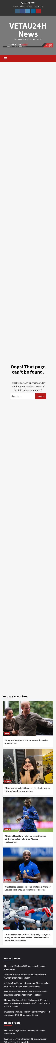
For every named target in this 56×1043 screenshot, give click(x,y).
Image (29, 6)
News (7, 733)
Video (22, 6)
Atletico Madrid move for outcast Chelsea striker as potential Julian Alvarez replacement (25, 839)
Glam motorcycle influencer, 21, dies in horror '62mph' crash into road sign (25, 976)
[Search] (50, 58)
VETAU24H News (28, 30)
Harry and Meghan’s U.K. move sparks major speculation (24, 967)
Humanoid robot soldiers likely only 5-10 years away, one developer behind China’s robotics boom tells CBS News (27, 937)
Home (15, 6)
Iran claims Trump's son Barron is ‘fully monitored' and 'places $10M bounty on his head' (27, 1013)
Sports (7, 829)
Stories (8, 781)
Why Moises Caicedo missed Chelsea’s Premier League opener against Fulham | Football (26, 993)
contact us (38, 6)
